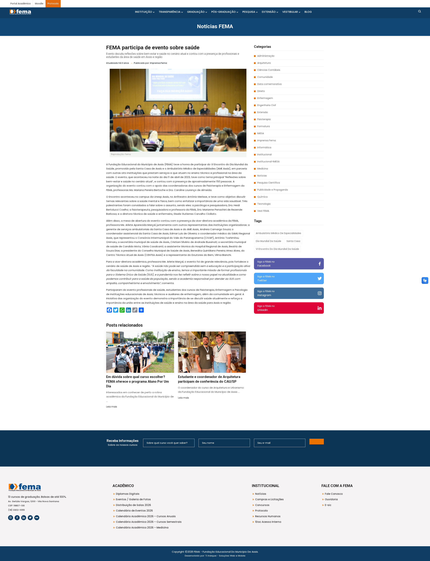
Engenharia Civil (266, 105)
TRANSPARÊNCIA (169, 12)
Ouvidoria (331, 499)
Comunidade (265, 77)
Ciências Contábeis (268, 70)
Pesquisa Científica (268, 182)
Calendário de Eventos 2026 (134, 510)
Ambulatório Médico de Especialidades (278, 233)
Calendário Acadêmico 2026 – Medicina (142, 527)
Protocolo (53, 3)
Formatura (263, 126)
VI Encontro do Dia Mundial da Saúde (277, 249)
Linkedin (266, 308)
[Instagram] (10, 517)
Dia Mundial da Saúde (268, 241)
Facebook (266, 264)
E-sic (328, 505)
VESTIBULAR (290, 12)
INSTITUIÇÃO (143, 12)
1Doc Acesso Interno (268, 522)
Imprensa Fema (266, 140)
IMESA (260, 133)
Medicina (262, 168)
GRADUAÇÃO (196, 12)
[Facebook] (17, 517)
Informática (264, 147)
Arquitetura (264, 63)
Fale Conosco (334, 494)
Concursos (262, 505)
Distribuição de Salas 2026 (133, 505)
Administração (265, 56)
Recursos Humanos (268, 516)
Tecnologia (263, 204)
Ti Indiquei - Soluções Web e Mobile (225, 555)
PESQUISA (248, 12)
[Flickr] (36, 517)
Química (262, 196)
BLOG (308, 12)
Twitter (266, 278)
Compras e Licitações (269, 499)
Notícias (262, 175)
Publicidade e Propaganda (272, 189)
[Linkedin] (23, 517)
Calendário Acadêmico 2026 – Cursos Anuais (146, 516)
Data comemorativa (269, 84)
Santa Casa (293, 241)
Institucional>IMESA (268, 161)
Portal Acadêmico (20, 3)
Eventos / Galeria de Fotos (133, 499)
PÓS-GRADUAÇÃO (223, 12)
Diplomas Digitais (127, 494)
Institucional (264, 154)
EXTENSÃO (269, 12)
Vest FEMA (263, 211)
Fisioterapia (264, 119)
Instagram (266, 293)
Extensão (262, 112)
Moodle (39, 3)
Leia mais (111, 406)
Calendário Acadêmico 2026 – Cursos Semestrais (149, 522)
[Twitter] (30, 517)
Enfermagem (265, 98)
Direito (261, 91)
